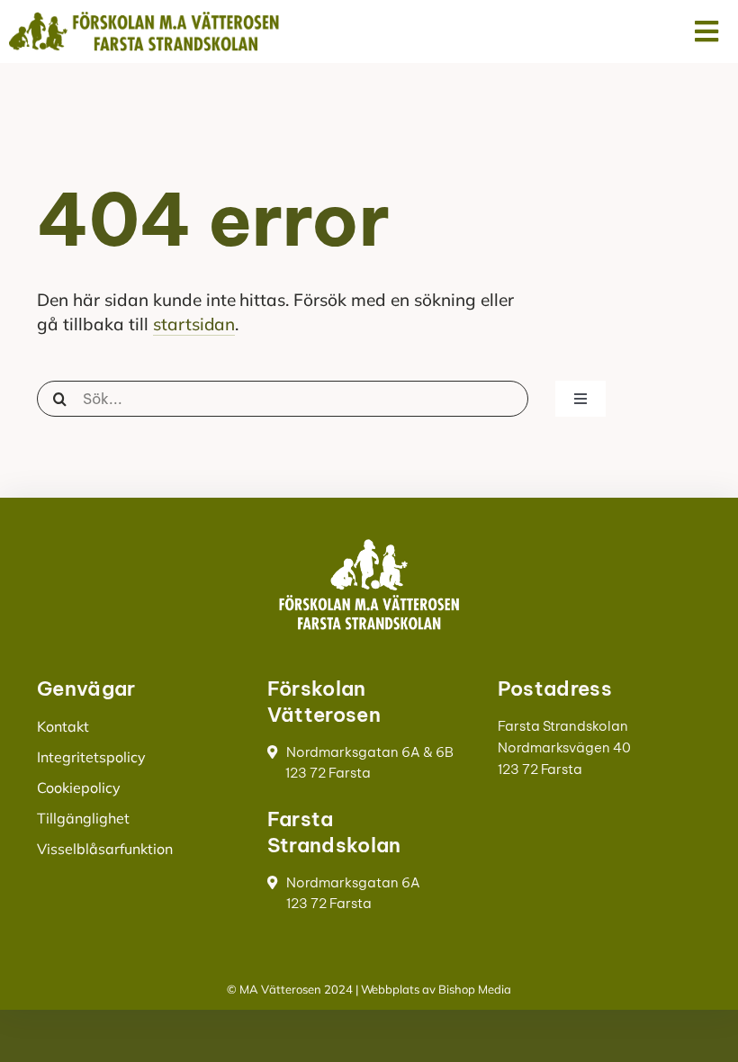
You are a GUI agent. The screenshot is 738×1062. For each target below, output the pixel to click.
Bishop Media (474, 989)
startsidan (194, 324)
